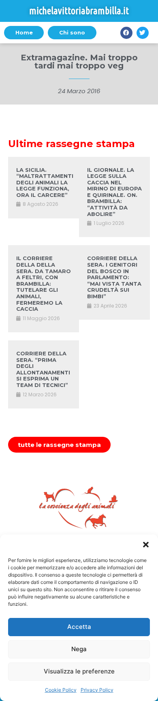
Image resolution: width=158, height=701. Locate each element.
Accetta (79, 626)
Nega (79, 649)
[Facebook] (126, 33)
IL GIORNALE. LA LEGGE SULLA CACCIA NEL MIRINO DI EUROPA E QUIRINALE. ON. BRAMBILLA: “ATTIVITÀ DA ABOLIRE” (114, 192)
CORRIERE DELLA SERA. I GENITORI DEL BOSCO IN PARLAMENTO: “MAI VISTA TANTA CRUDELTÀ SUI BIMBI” (114, 277)
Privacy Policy (97, 690)
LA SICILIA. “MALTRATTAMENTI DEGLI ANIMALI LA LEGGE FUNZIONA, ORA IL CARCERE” (44, 182)
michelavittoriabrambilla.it (79, 10)
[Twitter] (143, 33)
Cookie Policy (61, 690)
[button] (146, 545)
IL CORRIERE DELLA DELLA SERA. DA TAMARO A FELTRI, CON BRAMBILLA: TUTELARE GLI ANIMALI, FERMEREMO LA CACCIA (43, 283)
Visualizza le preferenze (79, 671)
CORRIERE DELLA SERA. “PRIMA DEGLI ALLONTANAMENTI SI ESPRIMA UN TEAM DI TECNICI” (43, 369)
